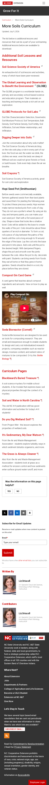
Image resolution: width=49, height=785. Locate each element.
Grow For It (11, 11)
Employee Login (37, 782)
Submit (8, 552)
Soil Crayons (9, 173)
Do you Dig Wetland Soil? (16, 419)
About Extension (12, 676)
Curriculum (6, 20)
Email (5, 538)
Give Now (8, 701)
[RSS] (6, 735)
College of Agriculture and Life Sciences (23, 689)
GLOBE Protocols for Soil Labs (20, 111)
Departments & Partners (15, 685)
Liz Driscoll (24, 581)
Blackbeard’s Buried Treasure (19, 378)
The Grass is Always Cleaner (19, 453)
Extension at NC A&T (14, 697)
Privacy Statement (22, 747)
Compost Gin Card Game (16, 275)
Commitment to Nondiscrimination (28, 744)
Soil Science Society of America (21, 66)
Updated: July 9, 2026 (10, 32)
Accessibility (24, 775)
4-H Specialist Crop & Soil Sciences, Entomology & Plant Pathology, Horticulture (31, 587)
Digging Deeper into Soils (17, 137)
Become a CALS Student (15, 693)
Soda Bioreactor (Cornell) (17, 329)
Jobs (6, 680)
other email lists (24, 560)
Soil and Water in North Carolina (21, 400)
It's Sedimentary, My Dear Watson (21, 435)
